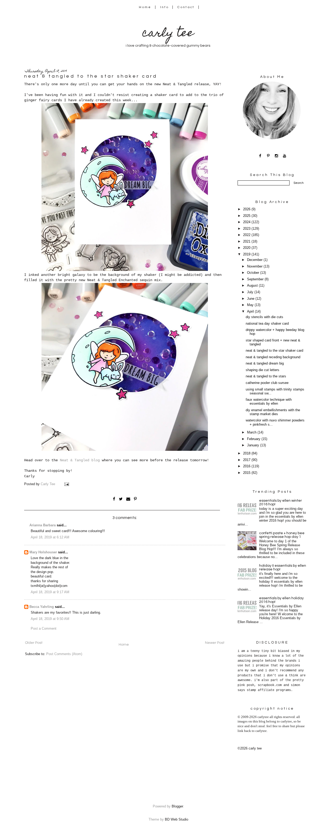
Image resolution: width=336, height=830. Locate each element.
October (253, 273)
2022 (247, 235)
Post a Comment (43, 628)
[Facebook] (260, 155)
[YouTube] (284, 155)
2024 (247, 222)
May (251, 305)
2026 (247, 209)
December (255, 260)
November (255, 266)
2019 (247, 254)
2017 (247, 460)
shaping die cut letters (262, 370)
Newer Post (214, 643)
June (251, 299)
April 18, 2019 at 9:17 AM (50, 592)
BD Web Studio (176, 819)
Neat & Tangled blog (80, 460)
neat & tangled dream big (265, 363)
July (250, 292)
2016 (247, 466)
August (253, 285)
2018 (247, 453)
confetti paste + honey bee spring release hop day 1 (281, 535)
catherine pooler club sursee (267, 383)
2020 (247, 248)
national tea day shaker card (267, 323)
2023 (247, 229)
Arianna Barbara (42, 525)
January (253, 445)
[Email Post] (66, 484)
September (256, 279)
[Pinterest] (268, 155)
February (254, 439)
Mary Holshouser (43, 552)
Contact (186, 7)
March (252, 432)
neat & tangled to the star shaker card (274, 350)
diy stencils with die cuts (264, 317)
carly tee (168, 34)
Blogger (177, 806)
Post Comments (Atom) (64, 654)
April (251, 311)
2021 (247, 241)
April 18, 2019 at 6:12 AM (50, 537)
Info (164, 7)
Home (145, 7)
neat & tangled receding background (273, 357)
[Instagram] (276, 155)
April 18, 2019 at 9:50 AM (50, 619)
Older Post (34, 643)
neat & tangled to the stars (266, 376)
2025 (247, 216)
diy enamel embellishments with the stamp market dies (273, 412)
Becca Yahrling (41, 607)
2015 (247, 473)
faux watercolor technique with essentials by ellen (269, 401)
